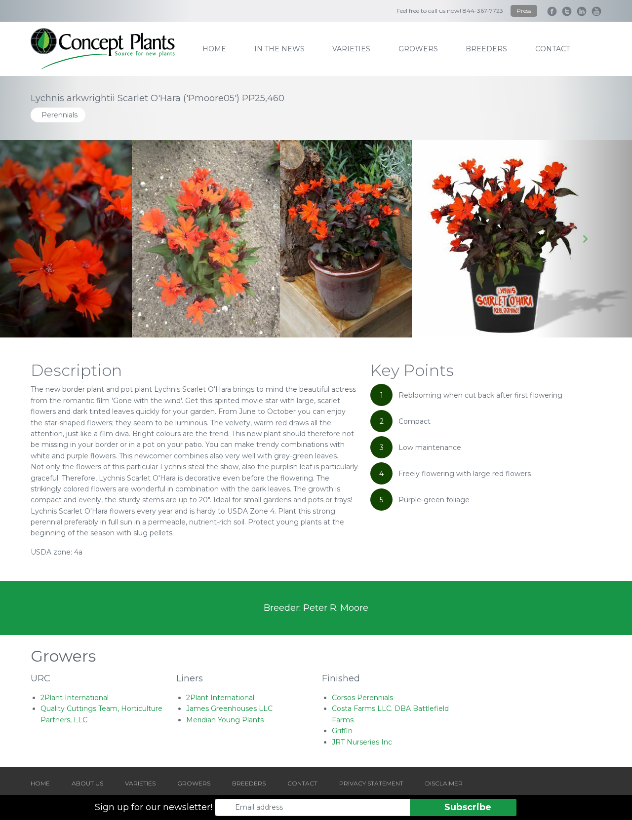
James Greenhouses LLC (229, 708)
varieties (351, 48)
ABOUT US (87, 783)
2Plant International (74, 697)
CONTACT (302, 783)
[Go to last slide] (47, 238)
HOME (40, 783)
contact (552, 48)
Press (523, 10)
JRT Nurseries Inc (362, 742)
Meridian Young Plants (225, 719)
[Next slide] (584, 238)
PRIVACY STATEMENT (371, 783)
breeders (486, 48)
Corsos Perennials (362, 697)
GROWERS (193, 783)
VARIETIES (140, 783)
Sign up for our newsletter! (153, 807)
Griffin (342, 730)
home (214, 48)
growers (418, 48)
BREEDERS (249, 783)
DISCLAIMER (444, 783)
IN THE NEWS (279, 48)
